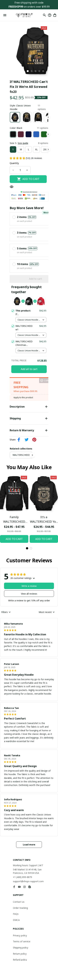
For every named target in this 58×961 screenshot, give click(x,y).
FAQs (16, 913)
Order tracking (20, 907)
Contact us (18, 901)
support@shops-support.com (28, 881)
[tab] (28, 71)
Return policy (20, 953)
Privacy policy (20, 935)
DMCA (16, 920)
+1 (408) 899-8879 (22, 877)
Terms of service (21, 941)
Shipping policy (20, 947)
